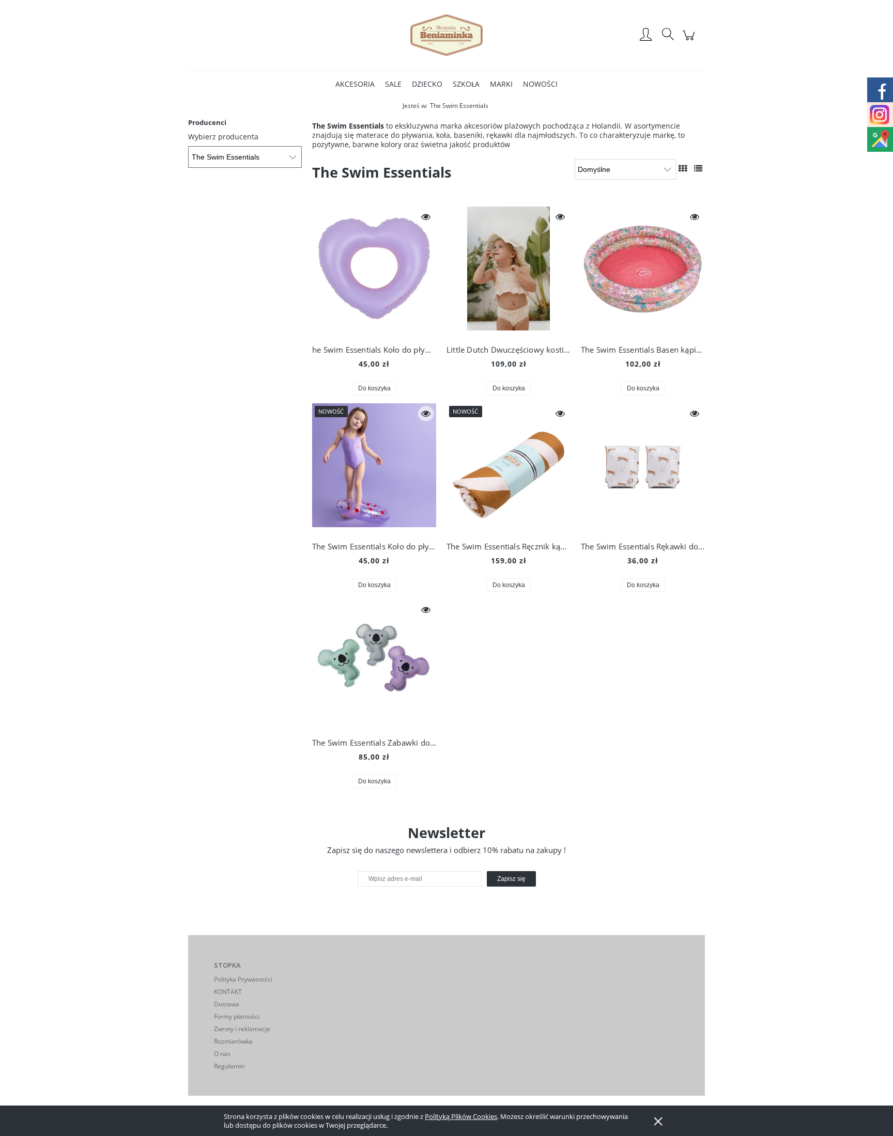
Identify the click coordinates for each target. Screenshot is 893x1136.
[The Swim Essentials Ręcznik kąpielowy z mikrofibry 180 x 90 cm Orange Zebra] (508, 467)
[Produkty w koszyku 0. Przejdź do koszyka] (690, 40)
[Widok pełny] (698, 168)
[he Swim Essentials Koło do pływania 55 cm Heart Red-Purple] (374, 271)
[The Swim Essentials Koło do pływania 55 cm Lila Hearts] (374, 467)
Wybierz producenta (223, 136)
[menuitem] (355, 84)
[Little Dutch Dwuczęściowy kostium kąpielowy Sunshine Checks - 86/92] (508, 271)
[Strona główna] (446, 35)
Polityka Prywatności (243, 979)
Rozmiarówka (233, 1041)
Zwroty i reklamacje (242, 1028)
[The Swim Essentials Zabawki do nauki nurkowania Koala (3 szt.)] (374, 664)
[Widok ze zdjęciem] (683, 168)
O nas (222, 1053)
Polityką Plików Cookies (461, 1116)
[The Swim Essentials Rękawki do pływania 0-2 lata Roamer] (643, 467)
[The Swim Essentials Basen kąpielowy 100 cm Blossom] (643, 271)
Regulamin (229, 1066)
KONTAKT (228, 991)
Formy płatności (236, 1016)
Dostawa (226, 1004)
